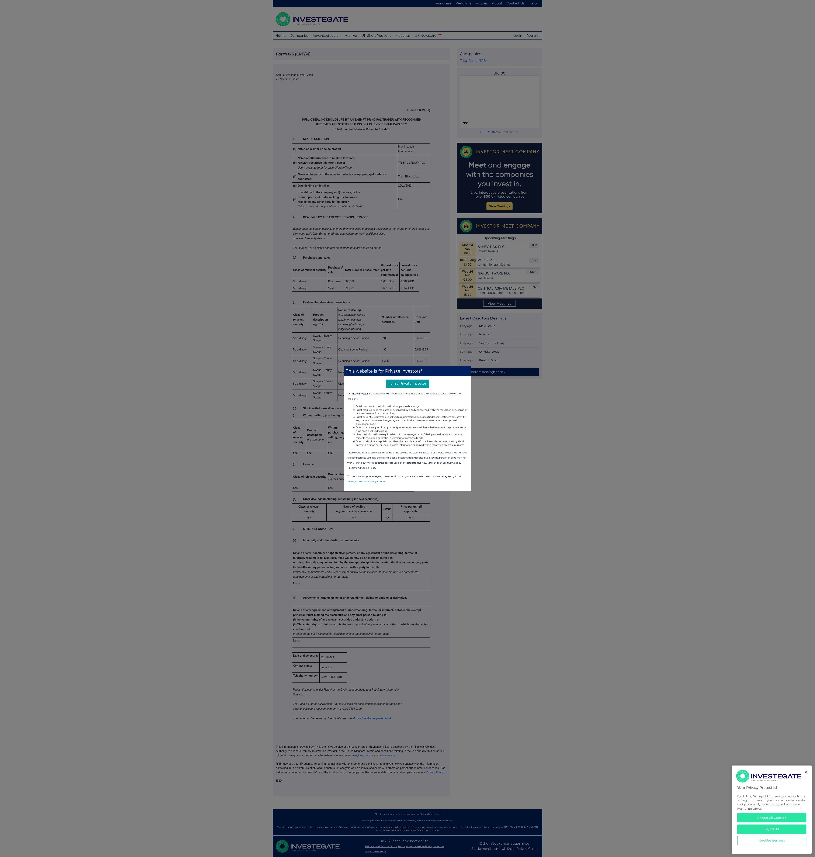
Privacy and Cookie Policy (361, 481)
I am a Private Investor (407, 383)
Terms (382, 481)
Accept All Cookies (771, 817)
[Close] (806, 772)
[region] (772, 810)
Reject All (772, 829)
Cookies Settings (772, 840)
